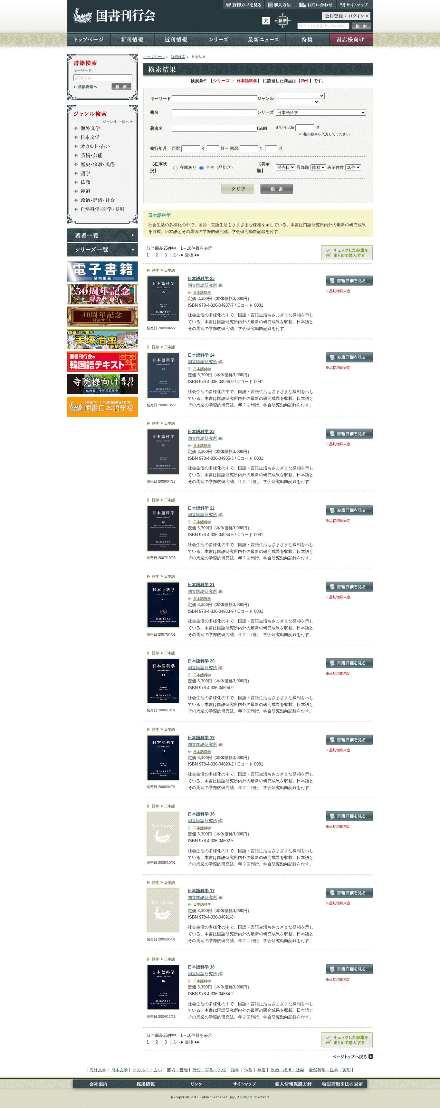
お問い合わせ (316, 4)
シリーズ (220, 39)
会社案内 (94, 1085)
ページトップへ (352, 1056)
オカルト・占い (99, 146)
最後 (189, 255)
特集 (308, 39)
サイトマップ (355, 4)
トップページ (88, 39)
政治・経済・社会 (99, 200)
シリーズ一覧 (102, 249)
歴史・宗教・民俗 (99, 164)
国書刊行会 (114, 15)
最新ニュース (264, 39)
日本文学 (99, 137)
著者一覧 (102, 235)
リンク (195, 1085)
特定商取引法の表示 (345, 1085)
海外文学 (99, 128)
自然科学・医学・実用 (99, 209)
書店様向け (351, 39)
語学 (99, 173)
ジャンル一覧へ (118, 121)
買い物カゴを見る (243, 4)
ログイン (346, 16)
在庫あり (188, 167)
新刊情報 (132, 39)
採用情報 (146, 1085)
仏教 (99, 182)
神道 (99, 191)
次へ (176, 255)
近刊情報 (176, 39)
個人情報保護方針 (293, 1085)
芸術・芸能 (99, 155)
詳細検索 (178, 57)
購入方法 (279, 4)
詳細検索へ (85, 86)
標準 (282, 20)
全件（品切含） (220, 167)
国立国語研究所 (202, 285)
